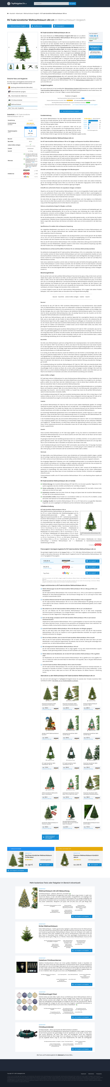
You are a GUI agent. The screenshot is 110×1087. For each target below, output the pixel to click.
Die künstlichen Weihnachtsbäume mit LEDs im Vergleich (52, 906)
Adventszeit (42, 888)
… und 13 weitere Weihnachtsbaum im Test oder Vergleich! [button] (85, 104)
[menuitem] (8, 13)
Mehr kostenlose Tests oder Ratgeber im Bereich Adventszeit (55, 883)
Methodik (9, 132)
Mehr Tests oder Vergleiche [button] (16, 108)
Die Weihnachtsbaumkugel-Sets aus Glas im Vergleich (52, 1009)
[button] (18, 26)
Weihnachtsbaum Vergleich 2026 (84, 80)
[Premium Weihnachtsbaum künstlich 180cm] (64, 859)
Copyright (9, 1073)
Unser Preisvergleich (65, 78)
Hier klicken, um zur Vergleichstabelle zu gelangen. (65, 680)
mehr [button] (27, 157)
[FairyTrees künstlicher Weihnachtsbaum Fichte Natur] (15, 859)
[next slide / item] (37, 47)
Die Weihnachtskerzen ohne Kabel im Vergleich (48, 975)
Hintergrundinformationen (54, 76)
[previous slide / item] (9, 47)
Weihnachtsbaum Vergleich (71, 20)
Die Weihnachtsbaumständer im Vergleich (52, 1041)
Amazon (64, 552)
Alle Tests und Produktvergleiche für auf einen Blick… (55, 1055)
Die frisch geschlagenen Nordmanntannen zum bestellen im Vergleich (52, 941)
